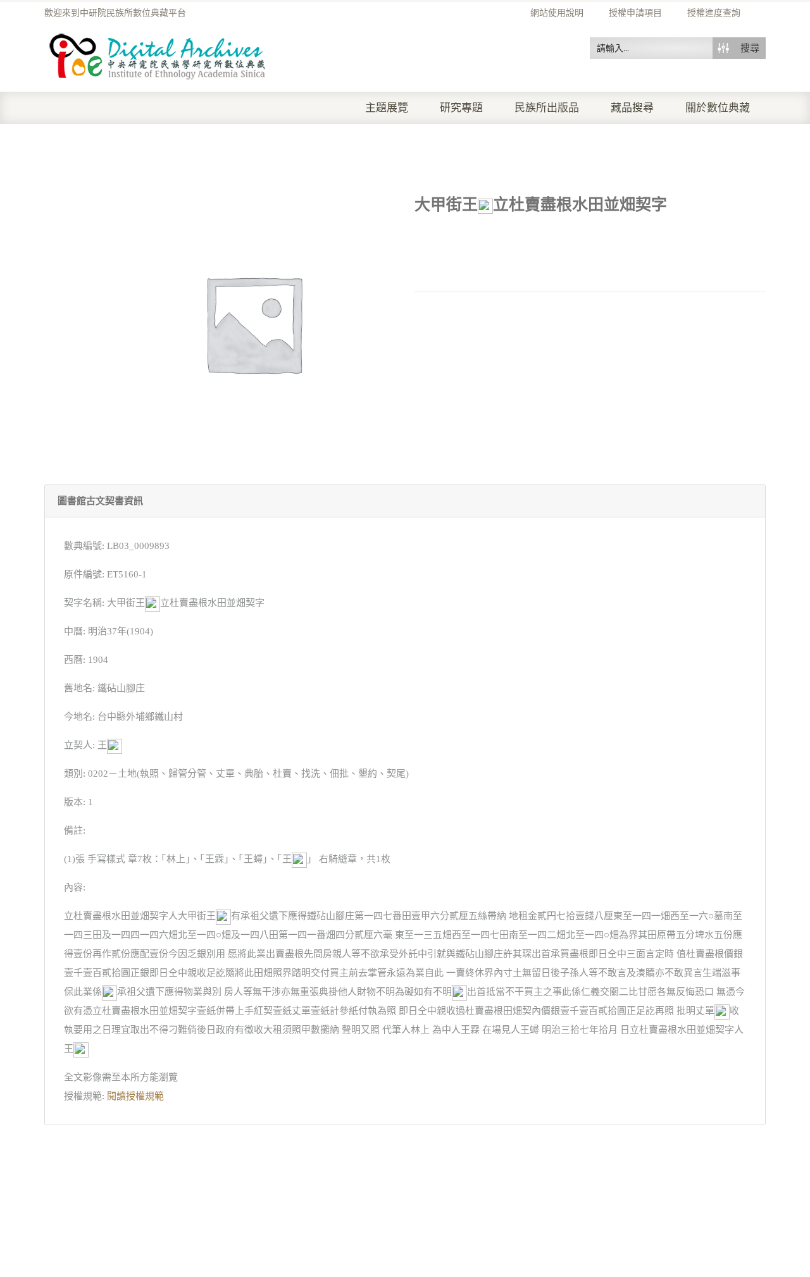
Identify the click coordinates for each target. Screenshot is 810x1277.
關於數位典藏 (717, 108)
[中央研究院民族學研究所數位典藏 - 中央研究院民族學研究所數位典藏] (157, 54)
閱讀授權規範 (135, 1096)
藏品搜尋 (632, 108)
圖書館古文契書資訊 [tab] (100, 501)
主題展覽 (386, 108)
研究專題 (461, 108)
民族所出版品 (546, 108)
